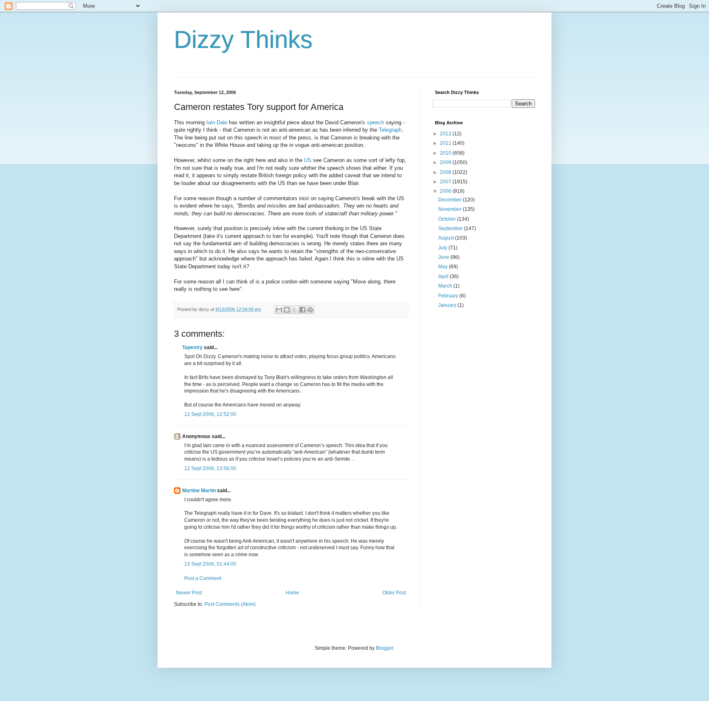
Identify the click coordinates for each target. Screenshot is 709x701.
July (443, 248)
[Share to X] (294, 310)
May (443, 266)
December (450, 200)
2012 (446, 134)
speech (375, 122)
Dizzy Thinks (243, 39)
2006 (446, 191)
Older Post (394, 593)
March (445, 286)
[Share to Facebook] (302, 310)
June (444, 257)
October (447, 219)
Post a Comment (202, 578)
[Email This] (279, 310)
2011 (446, 143)
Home (292, 593)
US (307, 160)
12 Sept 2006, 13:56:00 (210, 468)
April (444, 276)
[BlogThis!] (287, 310)
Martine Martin (199, 490)
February (449, 296)
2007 (446, 182)
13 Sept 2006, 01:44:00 (210, 564)
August (446, 238)
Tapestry (192, 347)
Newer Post (189, 593)
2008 (446, 172)
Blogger (384, 648)
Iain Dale (216, 122)
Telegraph (390, 130)
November (450, 209)
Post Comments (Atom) (230, 604)
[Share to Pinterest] (310, 310)
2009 (446, 162)
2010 (446, 153)
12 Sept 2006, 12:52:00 (210, 414)
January (447, 305)
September (451, 228)
